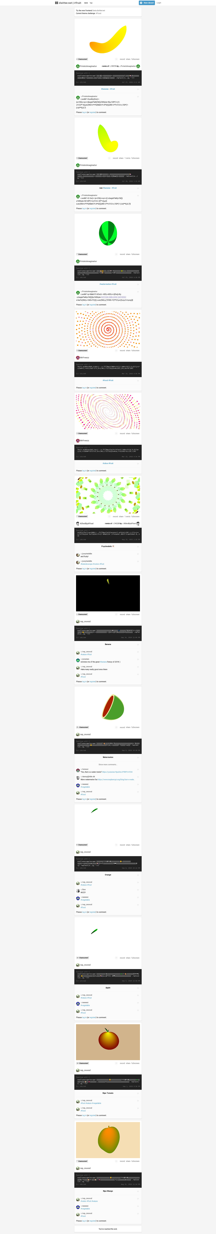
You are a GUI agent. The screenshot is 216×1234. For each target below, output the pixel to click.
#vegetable (85, 787)
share (128, 59)
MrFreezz (84, 357)
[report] (116, 59)
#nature (84, 654)
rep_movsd (85, 621)
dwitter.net (65, 3)
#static (83, 1201)
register (93, 112)
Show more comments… (108, 764)
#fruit (77, 3)
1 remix (127, 158)
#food (105, 380)
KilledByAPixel (86, 523)
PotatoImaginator (88, 66)
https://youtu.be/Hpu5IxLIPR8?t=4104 (117, 772)
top (91, 3)
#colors (96, 564)
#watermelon (105, 284)
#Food (98, 13)
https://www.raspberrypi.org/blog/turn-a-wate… (116, 779)
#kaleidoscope (87, 564)
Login (159, 3)
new (86, 3)
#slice (105, 463)
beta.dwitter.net (99, 10)
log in (84, 112)
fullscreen (135, 59)
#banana (104, 89)
